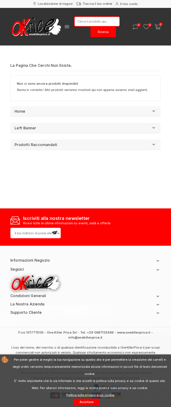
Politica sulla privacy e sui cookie (90, 395)
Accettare (87, 402)
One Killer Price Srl (62, 332)
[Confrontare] (135, 26)
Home (20, 111)
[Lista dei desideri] (146, 27)
